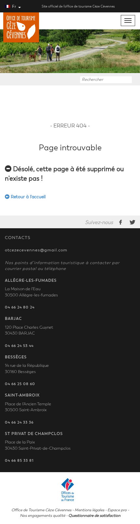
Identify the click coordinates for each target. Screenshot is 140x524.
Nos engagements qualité (42, 515)
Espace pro (117, 510)
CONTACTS (17, 237)
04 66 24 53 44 (19, 346)
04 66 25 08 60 (20, 384)
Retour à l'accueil (27, 197)
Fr (14, 6)
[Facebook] (120, 222)
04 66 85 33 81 (19, 460)
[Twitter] (132, 222)
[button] (10, 51)
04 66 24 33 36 (19, 422)
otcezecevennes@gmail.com (36, 250)
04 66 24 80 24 (20, 307)
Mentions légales (89, 510)
